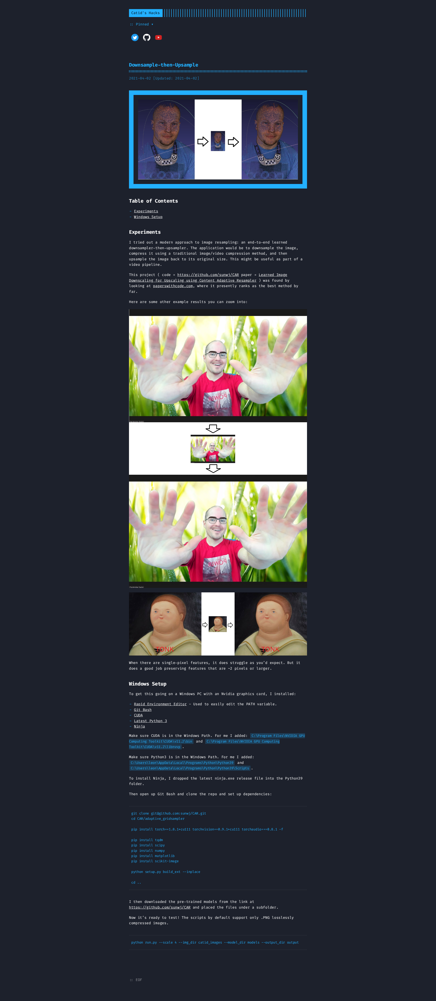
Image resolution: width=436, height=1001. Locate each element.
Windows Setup (148, 216)
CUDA (138, 715)
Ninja (139, 726)
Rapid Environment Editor (160, 704)
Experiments (146, 211)
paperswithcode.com (173, 285)
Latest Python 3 (150, 720)
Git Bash (142, 709)
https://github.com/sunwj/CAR (208, 274)
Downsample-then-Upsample (163, 65)
